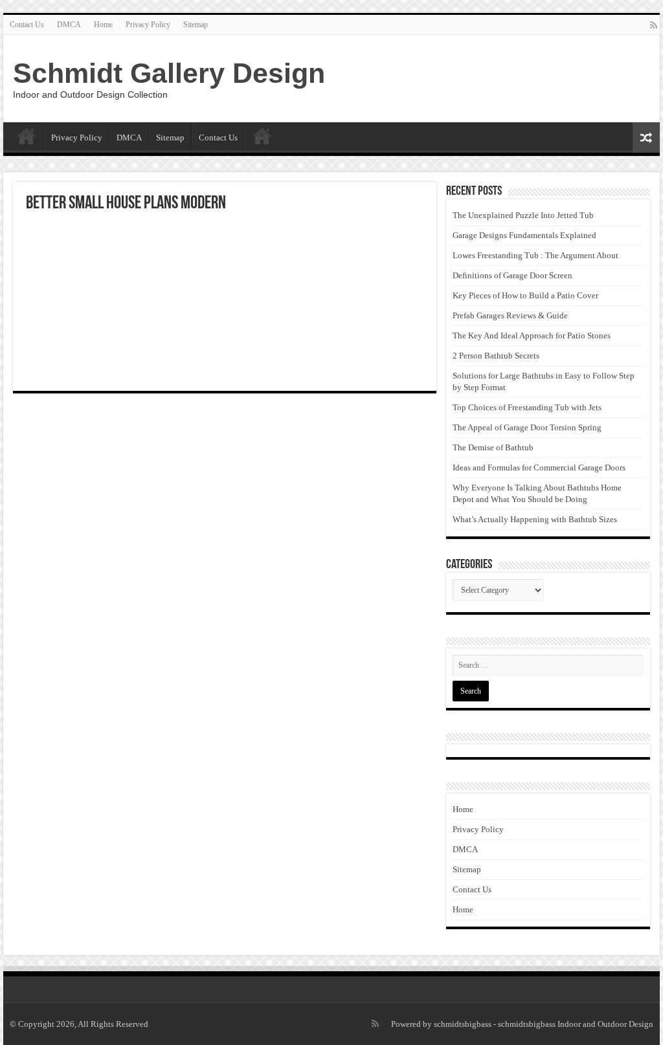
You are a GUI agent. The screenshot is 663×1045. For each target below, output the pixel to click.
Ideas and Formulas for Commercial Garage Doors (539, 467)
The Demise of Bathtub (493, 447)
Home (103, 24)
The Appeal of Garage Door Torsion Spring (527, 427)
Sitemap (195, 24)
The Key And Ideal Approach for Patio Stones (532, 335)
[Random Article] (646, 137)
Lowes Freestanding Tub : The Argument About (535, 255)
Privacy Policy (148, 24)
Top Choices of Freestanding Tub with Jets (527, 407)
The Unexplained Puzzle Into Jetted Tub (523, 215)
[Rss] (653, 25)
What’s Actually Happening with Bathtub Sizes (535, 519)
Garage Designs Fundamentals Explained (524, 235)
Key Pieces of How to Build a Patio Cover (525, 295)
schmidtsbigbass (462, 1024)
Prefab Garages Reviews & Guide (510, 315)
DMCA (69, 24)
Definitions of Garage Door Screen (512, 275)
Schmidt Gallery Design (169, 73)
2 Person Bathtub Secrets (496, 355)
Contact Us (27, 24)
